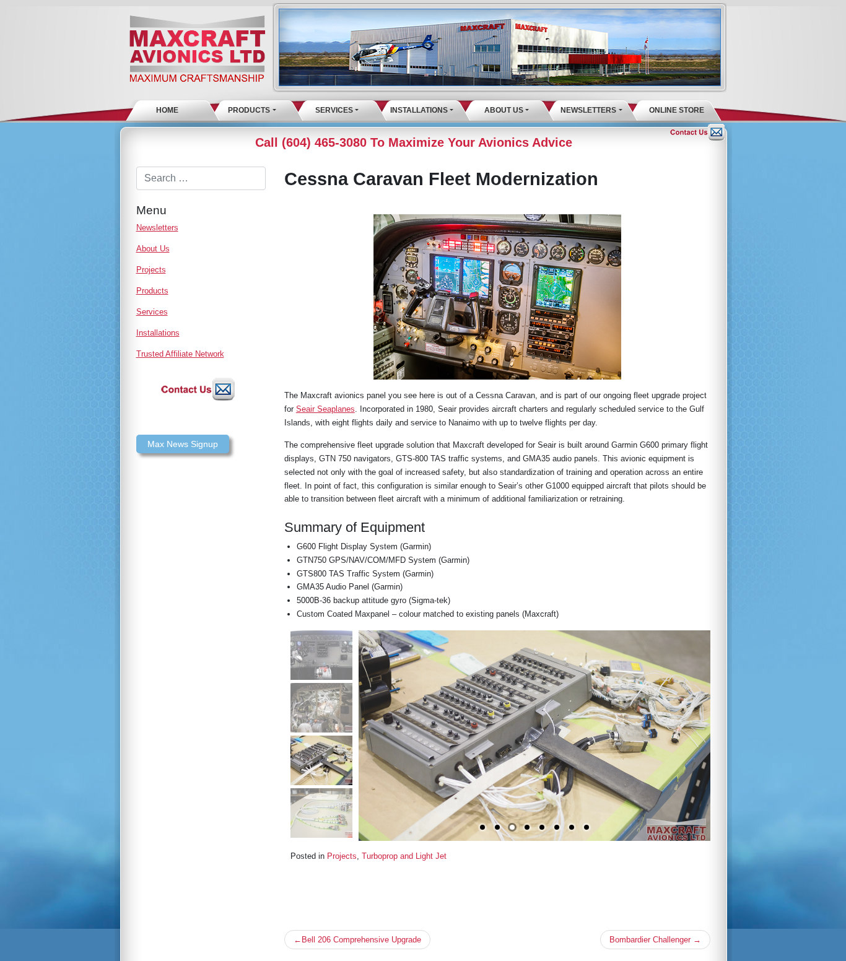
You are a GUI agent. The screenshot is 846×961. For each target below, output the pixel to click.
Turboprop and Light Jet (404, 856)
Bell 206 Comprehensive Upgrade (361, 939)
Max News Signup (182, 444)
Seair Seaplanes (325, 409)
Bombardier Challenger (650, 939)
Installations (419, 110)
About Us (503, 110)
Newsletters (588, 110)
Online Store (676, 110)
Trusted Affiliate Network (180, 354)
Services (334, 110)
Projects (151, 269)
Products (249, 110)
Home (167, 110)
